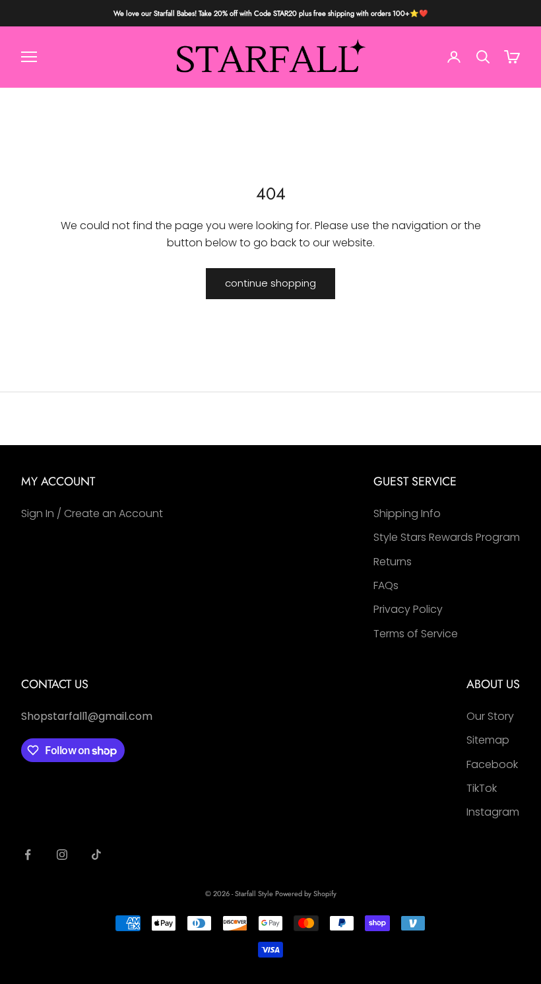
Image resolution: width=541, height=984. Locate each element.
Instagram (492, 812)
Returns (392, 561)
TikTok (481, 788)
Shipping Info (407, 513)
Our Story (490, 716)
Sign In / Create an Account (92, 513)
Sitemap (487, 740)
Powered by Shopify (305, 893)
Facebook (492, 764)
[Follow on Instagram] (62, 854)
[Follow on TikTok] (96, 854)
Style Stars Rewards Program (446, 537)
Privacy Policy (408, 609)
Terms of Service (415, 633)
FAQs (385, 585)
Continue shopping (270, 283)
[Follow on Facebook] (27, 854)
